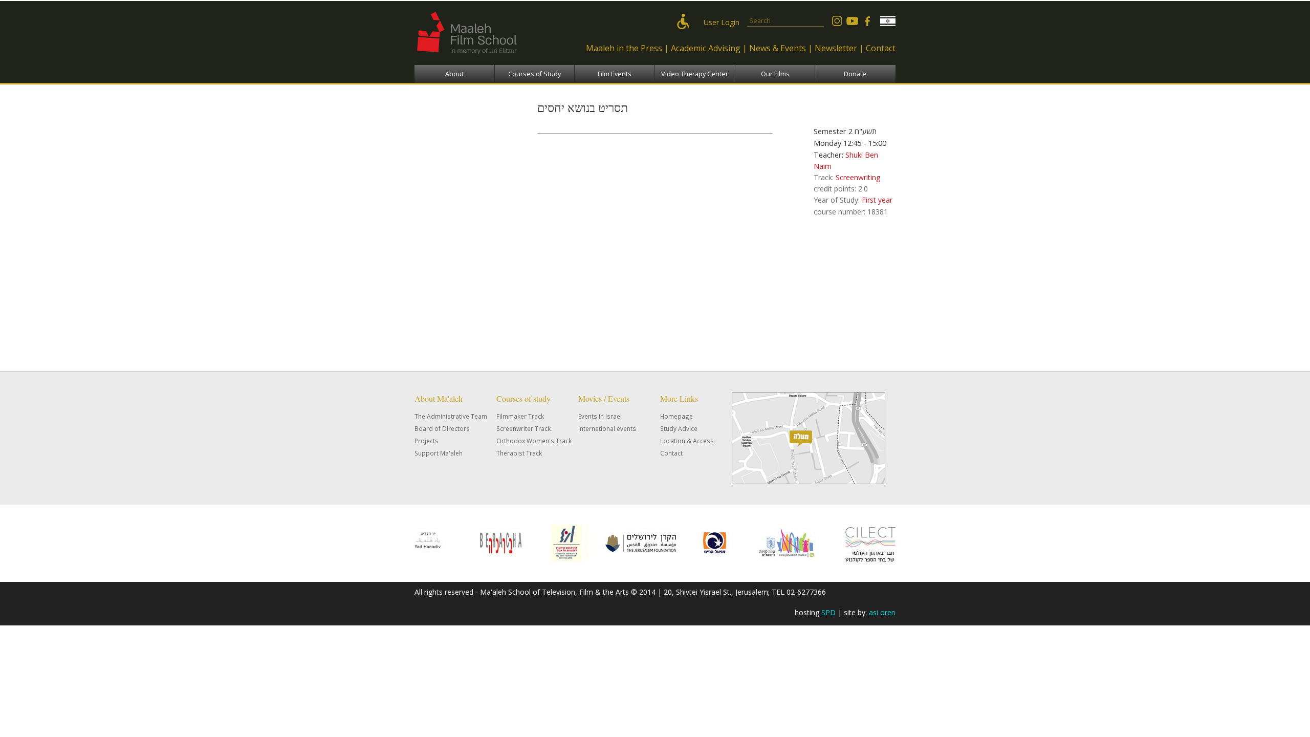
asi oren (882, 612)
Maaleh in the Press (624, 48)
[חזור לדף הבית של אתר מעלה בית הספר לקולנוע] (488, 59)
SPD (828, 612)
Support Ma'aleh (438, 453)
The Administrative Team (450, 416)
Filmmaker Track (520, 416)
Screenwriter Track (523, 428)
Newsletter (836, 48)
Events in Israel (600, 416)
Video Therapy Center (694, 74)
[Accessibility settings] (685, 22)
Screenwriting (858, 177)
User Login (721, 22)
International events (607, 428)
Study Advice (678, 428)
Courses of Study (534, 74)
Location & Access (687, 441)
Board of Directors (442, 428)
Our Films (775, 74)
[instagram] (836, 21)
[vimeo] (852, 21)
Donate (855, 74)
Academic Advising (705, 48)
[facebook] (867, 21)
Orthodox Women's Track (534, 441)
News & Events (777, 48)
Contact (881, 48)
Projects (426, 441)
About (454, 74)
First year (877, 200)
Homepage (676, 416)
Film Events (614, 74)
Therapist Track (519, 453)
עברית (888, 21)
